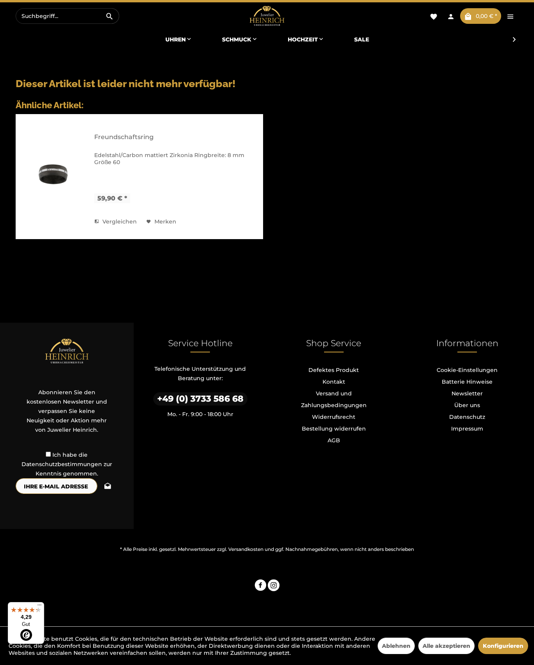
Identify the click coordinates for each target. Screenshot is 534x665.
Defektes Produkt (333, 370)
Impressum (467, 428)
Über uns (467, 405)
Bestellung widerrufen (334, 428)
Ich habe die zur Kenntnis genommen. (67, 464)
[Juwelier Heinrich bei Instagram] (274, 586)
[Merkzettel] (433, 16)
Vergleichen (119, 221)
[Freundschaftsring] (53, 174)
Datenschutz (467, 416)
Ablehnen (396, 645)
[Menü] (39, 606)
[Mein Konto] (451, 16)
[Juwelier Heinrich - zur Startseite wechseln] (266, 16)
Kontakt (334, 381)
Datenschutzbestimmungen (62, 464)
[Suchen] (109, 16)
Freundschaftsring (124, 137)
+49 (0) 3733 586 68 (200, 398)
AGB (334, 440)
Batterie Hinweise (467, 381)
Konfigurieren (503, 645)
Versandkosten (245, 549)
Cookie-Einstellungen (467, 370)
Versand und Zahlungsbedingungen (334, 399)
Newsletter (467, 393)
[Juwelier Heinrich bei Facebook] (260, 586)
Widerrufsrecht (333, 416)
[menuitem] (67, 16)
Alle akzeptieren (446, 645)
